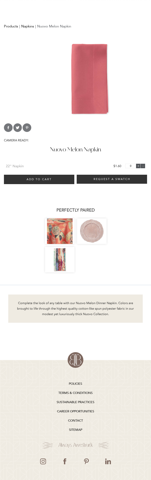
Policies (75, 384)
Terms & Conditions (75, 393)
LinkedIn (108, 461)
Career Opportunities (75, 411)
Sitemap (75, 430)
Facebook (65, 461)
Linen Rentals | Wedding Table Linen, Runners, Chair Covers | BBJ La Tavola (75, 360)
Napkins (27, 26)
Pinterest (86, 461)
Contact (75, 420)
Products (11, 26)
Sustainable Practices (75, 402)
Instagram (43, 461)
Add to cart (39, 179)
